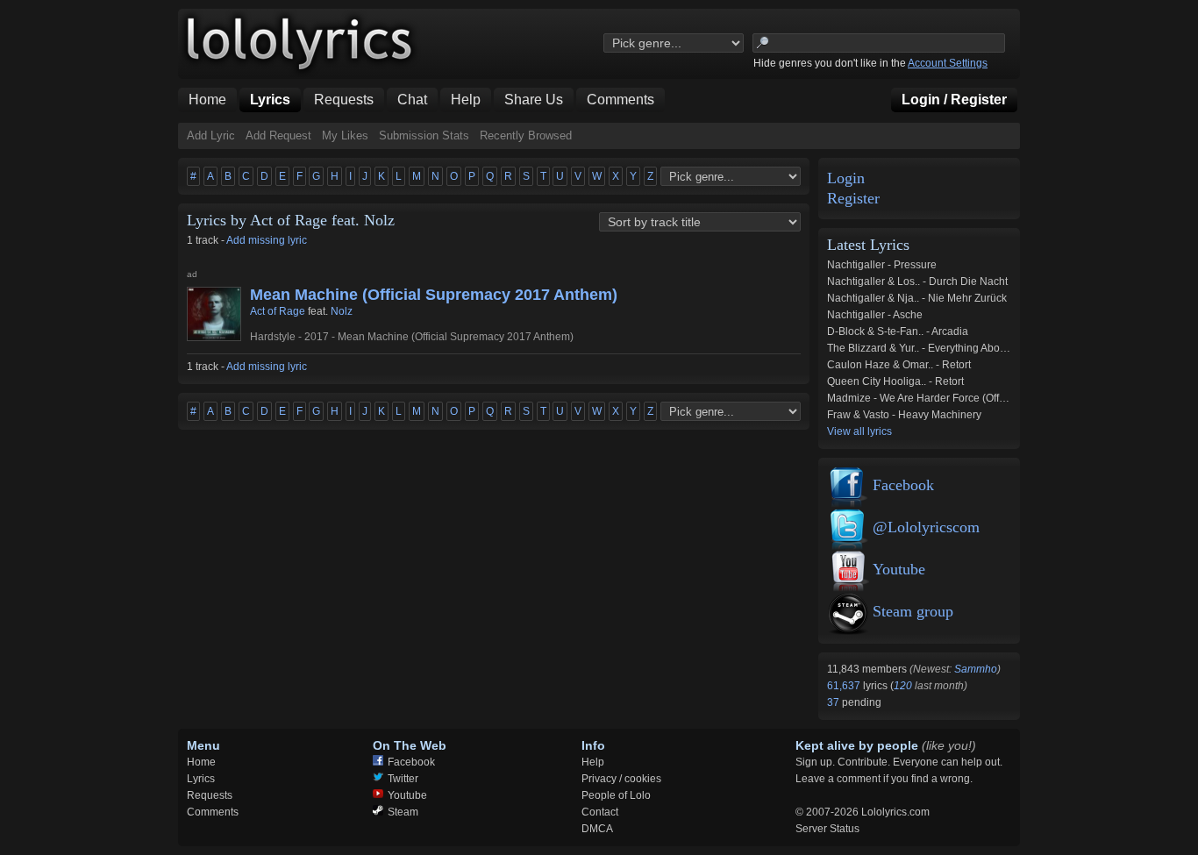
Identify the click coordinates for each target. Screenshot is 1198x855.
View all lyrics (859, 431)
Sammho (975, 669)
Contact (599, 812)
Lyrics (201, 779)
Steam (403, 812)
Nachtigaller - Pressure (882, 265)
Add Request (278, 135)
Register (853, 198)
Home (201, 762)
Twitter (403, 779)
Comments (213, 812)
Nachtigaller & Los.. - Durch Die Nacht (917, 281)
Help (592, 762)
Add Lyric (211, 135)
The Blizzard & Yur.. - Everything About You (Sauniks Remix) (969, 348)
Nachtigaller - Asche (875, 315)
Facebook (903, 485)
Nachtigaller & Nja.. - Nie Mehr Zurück (917, 298)
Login (846, 178)
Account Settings (948, 63)
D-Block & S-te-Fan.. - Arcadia (897, 331)
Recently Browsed (526, 135)
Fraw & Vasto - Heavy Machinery (904, 415)
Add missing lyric (266, 240)
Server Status (827, 829)
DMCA (597, 829)
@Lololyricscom (926, 527)
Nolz (342, 311)
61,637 (845, 686)
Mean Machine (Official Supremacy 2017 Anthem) (433, 294)
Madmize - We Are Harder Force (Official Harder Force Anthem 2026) (990, 398)
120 (903, 686)
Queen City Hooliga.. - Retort (895, 381)
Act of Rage (277, 311)
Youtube (899, 569)
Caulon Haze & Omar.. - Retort (899, 365)
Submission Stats (424, 135)
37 (834, 702)
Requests (209, 795)
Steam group (913, 611)
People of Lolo (616, 795)
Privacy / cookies (621, 779)
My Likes (345, 135)
